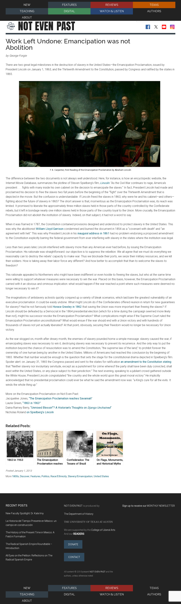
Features (35, 476)
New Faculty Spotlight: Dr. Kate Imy (25, 513)
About (27, 600)
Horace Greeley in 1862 (67, 306)
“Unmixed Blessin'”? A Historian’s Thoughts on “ (70, 407)
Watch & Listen (112, 594)
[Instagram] (172, 27)
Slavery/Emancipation (80, 476)
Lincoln (104, 183)
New (27, 588)
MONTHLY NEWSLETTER (161, 505)
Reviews (111, 588)
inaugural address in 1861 (93, 233)
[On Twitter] (156, 27)
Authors (154, 594)
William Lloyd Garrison (49, 228)
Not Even (46, 26)
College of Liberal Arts (103, 530)
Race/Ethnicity (59, 476)
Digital (69, 594)
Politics (45, 476)
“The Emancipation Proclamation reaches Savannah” (60, 398)
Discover (25, 476)
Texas (154, 588)
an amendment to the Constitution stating (146, 361)
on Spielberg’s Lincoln (40, 412)
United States (101, 476)
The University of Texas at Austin (88, 521)
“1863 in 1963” (31, 403)
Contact (74, 557)
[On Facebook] (148, 27)
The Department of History (78, 513)
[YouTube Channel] (164, 27)
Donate (73, 544)
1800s (15, 476)
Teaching (27, 594)
